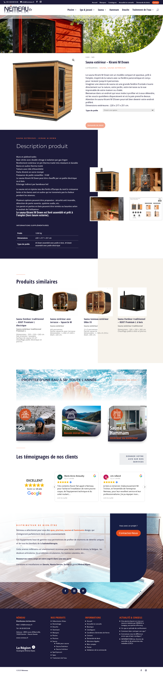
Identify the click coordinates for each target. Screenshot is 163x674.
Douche (125, 10)
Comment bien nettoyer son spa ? (133, 631)
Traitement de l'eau (59, 658)
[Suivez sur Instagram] (74, 591)
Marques (103, 3)
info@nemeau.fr (26, 625)
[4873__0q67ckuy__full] (145, 190)
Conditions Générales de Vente (98, 633)
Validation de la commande (96, 650)
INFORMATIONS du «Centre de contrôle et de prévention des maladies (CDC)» (132, 641)
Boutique (26, 17)
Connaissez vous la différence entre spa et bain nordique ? (132, 635)
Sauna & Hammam (119, 430)
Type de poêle (92, 110)
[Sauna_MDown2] (107, 190)
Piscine (70, 10)
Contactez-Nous (128, 533)
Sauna (101, 10)
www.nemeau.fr (22, 638)
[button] (73, 60)
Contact (156, 2)
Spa (21, 427)
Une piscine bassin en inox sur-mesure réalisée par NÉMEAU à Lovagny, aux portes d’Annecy (132, 623)
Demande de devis (143, 3)
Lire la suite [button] (62, 498)
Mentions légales (93, 641)
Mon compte (91, 644)
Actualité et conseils (126, 3)
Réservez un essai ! (127, 380)
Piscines (55, 638)
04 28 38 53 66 (25, 628)
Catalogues (112, 3)
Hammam (114, 10)
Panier (89, 647)
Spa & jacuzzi (86, 10)
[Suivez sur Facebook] (65, 591)
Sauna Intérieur (62, 649)
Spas (54, 655)
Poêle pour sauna (62, 643)
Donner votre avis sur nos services (135, 459)
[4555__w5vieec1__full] (107, 220)
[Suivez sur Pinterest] (83, 591)
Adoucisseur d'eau (59, 621)
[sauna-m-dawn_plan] (145, 220)
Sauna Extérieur (43, 17)
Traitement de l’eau (141, 10)
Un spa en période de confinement (133, 628)
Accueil (94, 3)
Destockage (56, 624)
